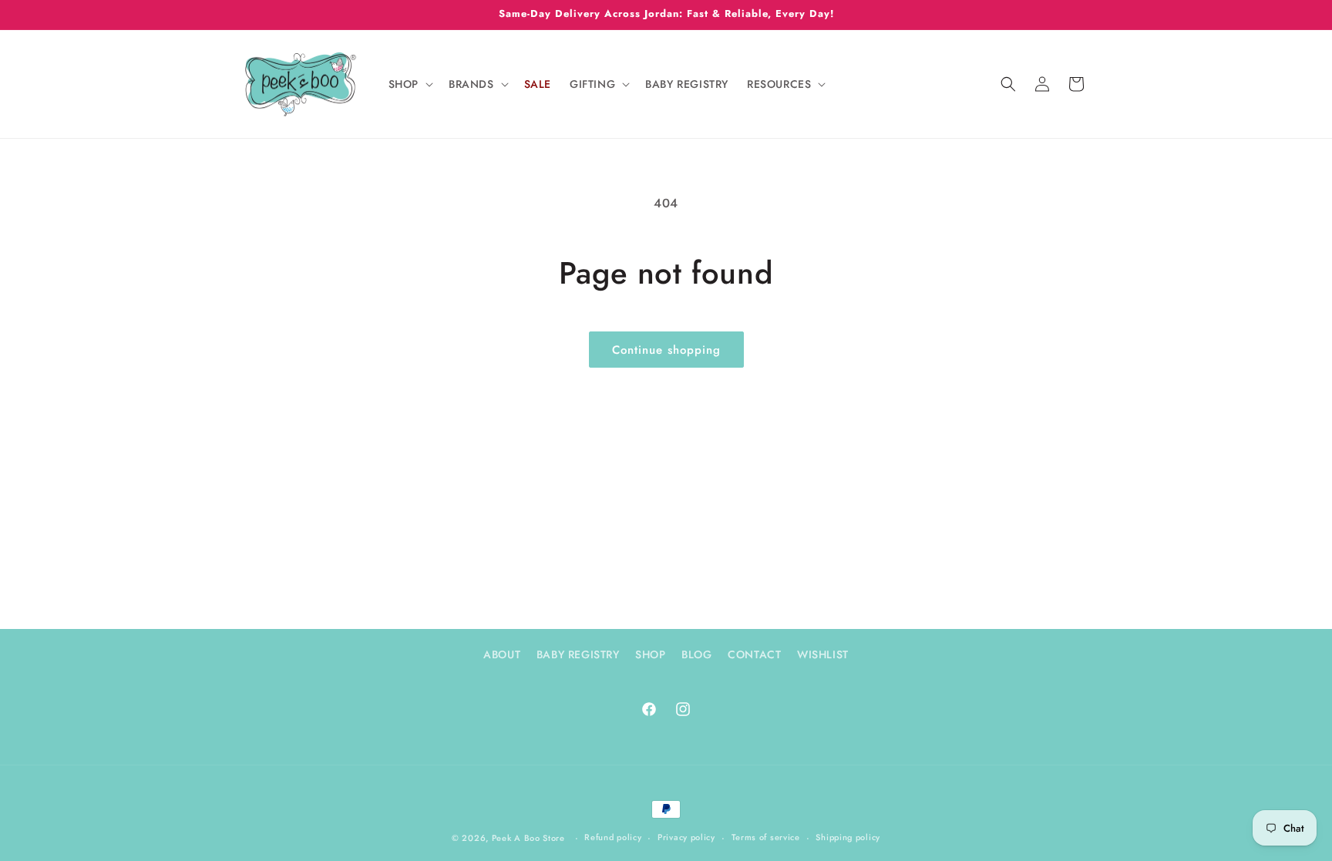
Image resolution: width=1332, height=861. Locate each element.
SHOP (650, 654)
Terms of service (766, 837)
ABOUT (501, 654)
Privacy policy (686, 837)
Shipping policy (848, 837)
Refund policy (612, 837)
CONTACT (754, 654)
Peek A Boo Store (528, 838)
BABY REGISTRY (578, 654)
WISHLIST (823, 654)
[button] (409, 84)
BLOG (696, 654)
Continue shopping (666, 349)
